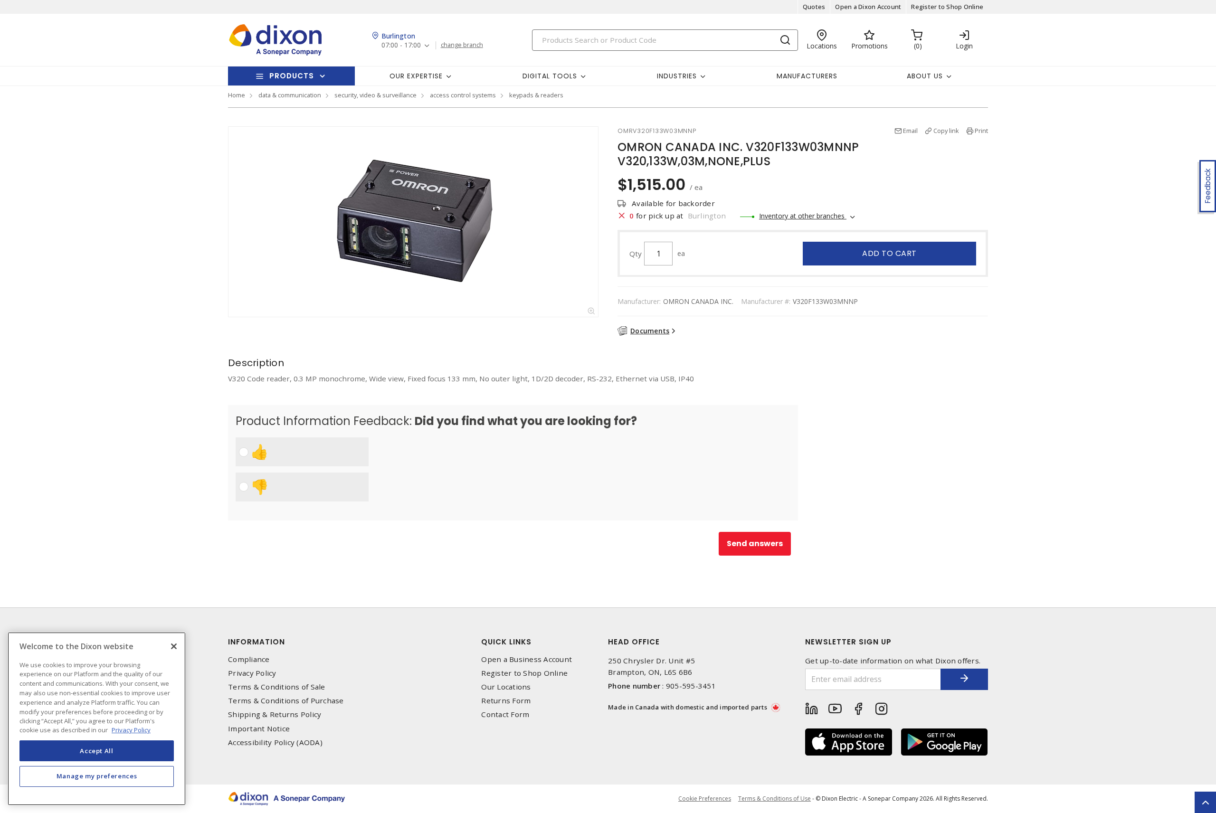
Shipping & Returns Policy (274, 714)
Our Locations (506, 686)
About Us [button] (925, 76)
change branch (462, 45)
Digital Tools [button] (549, 76)
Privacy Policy (252, 673)
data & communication (289, 95)
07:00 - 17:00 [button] (401, 45)
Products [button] (291, 76)
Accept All (97, 750)
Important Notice (259, 728)
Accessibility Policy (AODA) (275, 742)
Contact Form (505, 714)
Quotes (814, 6)
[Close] (173, 646)
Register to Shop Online (947, 6)
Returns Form (506, 700)
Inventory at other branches (802, 215)
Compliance (249, 659)
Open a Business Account (526, 659)
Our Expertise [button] (416, 76)
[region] (97, 718)
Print (981, 130)
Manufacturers (807, 76)
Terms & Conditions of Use (774, 798)
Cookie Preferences (704, 799)
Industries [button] (677, 76)
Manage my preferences (97, 776)
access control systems (463, 95)
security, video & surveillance (375, 95)
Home (236, 95)
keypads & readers (536, 95)
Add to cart (889, 253)
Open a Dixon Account (868, 6)
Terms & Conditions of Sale (276, 686)
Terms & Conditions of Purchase (286, 700)
